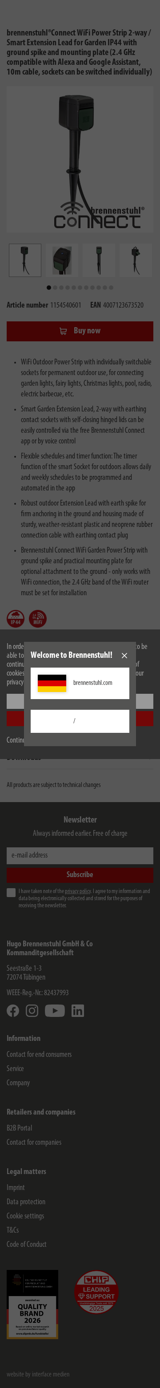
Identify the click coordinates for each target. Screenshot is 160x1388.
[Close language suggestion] (124, 655)
